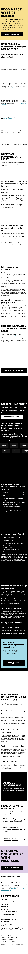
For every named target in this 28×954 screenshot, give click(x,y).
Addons (9, 951)
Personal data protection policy (9, 937)
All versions (5, 922)
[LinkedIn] (12, 928)
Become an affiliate (7, 919)
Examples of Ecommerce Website (17, 336)
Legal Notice (10, 935)
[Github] (19, 928)
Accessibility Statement (7, 939)
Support (4, 909)
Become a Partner (7, 914)
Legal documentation (8, 911)
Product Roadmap (7, 902)
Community (19, 951)
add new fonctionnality (9, 118)
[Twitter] (9, 928)
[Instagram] (5, 928)
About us (4, 899)
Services (14, 951)
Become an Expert (7, 917)
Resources (24, 951)
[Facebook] (2, 928)
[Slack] (22, 928)
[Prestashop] (7, 3)
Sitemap (3, 935)
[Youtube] (16, 928)
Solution (3, 951)
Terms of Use (18, 935)
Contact (4, 906)
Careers (3, 904)
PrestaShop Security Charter (8, 941)
